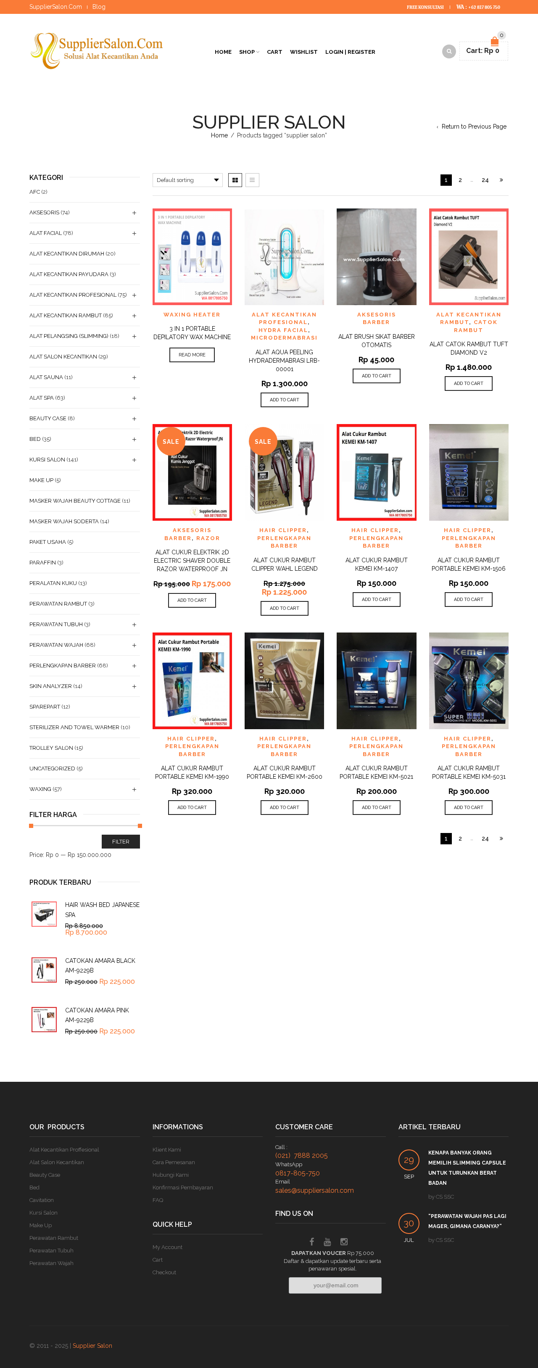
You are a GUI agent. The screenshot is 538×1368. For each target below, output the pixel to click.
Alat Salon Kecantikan (63, 356)
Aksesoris (44, 212)
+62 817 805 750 (484, 7)
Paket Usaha (47, 542)
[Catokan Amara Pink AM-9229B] (44, 1019)
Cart (274, 52)
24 (485, 180)
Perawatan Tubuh (56, 624)
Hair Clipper (283, 530)
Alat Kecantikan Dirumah (66, 253)
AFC (34, 192)
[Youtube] (327, 1243)
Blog (98, 6)
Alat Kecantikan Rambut (65, 315)
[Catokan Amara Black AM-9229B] (44, 970)
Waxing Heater (192, 314)
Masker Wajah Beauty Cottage (75, 501)
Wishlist (304, 52)
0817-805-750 (297, 1173)
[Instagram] (344, 1243)
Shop (247, 52)
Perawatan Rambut (58, 604)
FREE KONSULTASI (426, 7)
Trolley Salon (51, 748)
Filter (120, 841)
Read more (192, 355)
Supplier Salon (92, 1345)
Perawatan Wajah (56, 645)
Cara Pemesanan (174, 1162)
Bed (35, 439)
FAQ (158, 1200)
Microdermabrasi (284, 338)
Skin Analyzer (50, 686)
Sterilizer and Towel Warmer (74, 727)
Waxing (40, 789)
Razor (208, 538)
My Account (167, 1247)
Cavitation (41, 1200)
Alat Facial (45, 233)
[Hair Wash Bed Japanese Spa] (44, 914)
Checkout (164, 1272)
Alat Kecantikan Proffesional (64, 1150)
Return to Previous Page (474, 126)
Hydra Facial (283, 330)
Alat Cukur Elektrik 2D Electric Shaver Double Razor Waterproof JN (192, 560)
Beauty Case (47, 418)
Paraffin (42, 562)
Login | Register (350, 52)
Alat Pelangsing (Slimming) (68, 336)
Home (223, 52)
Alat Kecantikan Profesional (72, 295)
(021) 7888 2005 (301, 1156)
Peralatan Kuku (53, 583)
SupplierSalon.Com (55, 6)
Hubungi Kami (171, 1175)
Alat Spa (41, 398)
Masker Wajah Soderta (64, 521)
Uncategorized (52, 768)
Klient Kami (167, 1150)
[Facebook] (311, 1243)
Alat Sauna (46, 377)
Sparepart (44, 707)
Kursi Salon (47, 459)
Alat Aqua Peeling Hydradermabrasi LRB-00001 (284, 360)
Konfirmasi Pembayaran (183, 1187)
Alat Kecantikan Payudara (68, 274)
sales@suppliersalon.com (314, 1190)
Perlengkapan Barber (62, 665)
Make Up (41, 480)
